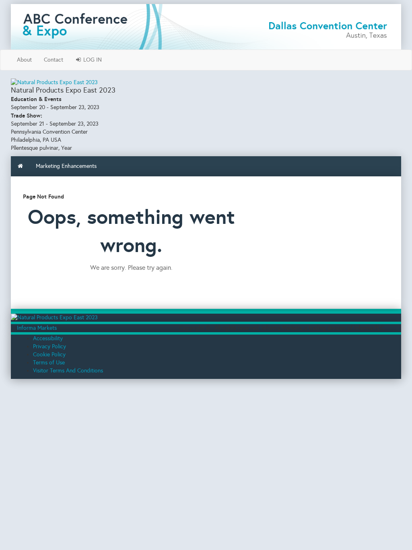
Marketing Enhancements (66, 166)
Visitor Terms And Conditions (68, 370)
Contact (53, 59)
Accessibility (48, 338)
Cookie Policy (49, 354)
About (24, 59)
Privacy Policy (49, 346)
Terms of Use (49, 362)
